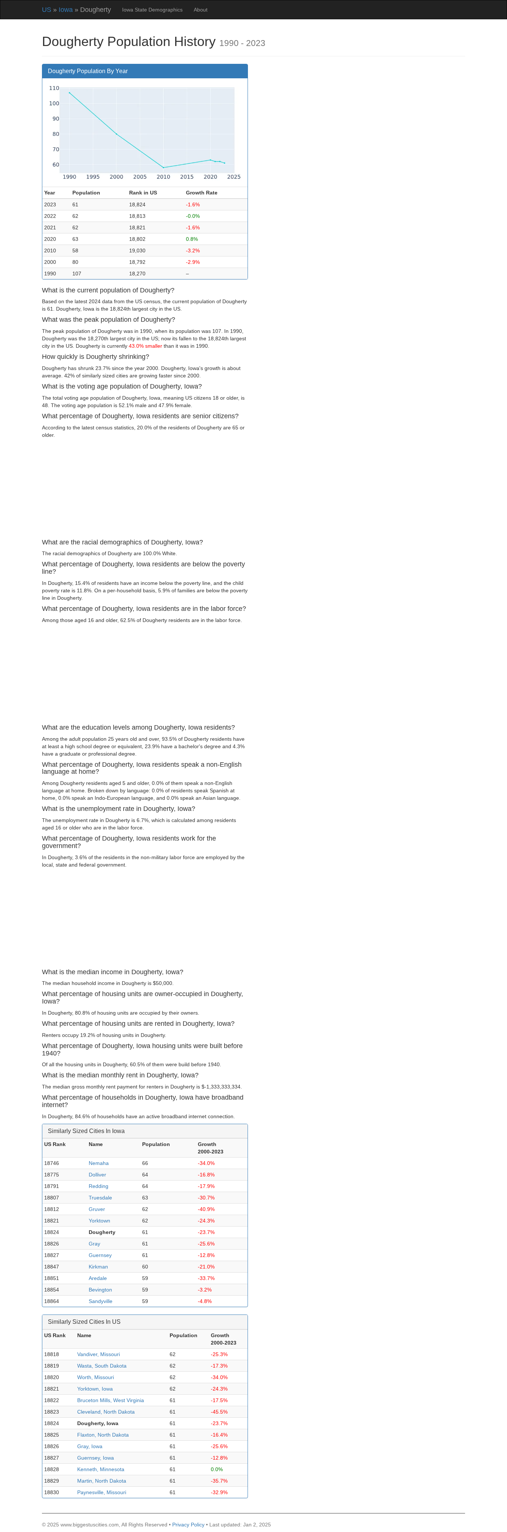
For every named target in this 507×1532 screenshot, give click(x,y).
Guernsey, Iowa (95, 1458)
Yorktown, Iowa (95, 1389)
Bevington (100, 1290)
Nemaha (99, 1163)
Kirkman (98, 1267)
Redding (98, 1186)
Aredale (98, 1278)
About (200, 10)
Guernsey (100, 1255)
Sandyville (100, 1301)
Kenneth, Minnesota (100, 1469)
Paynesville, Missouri (101, 1492)
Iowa (66, 9)
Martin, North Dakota (101, 1481)
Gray (94, 1244)
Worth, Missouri (95, 1377)
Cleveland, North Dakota (106, 1412)
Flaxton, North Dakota (103, 1435)
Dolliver (97, 1175)
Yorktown (99, 1221)
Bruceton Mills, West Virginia (110, 1400)
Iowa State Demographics (152, 10)
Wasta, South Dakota (102, 1366)
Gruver (97, 1209)
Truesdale (100, 1198)
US (46, 9)
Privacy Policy (188, 1525)
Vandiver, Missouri (98, 1354)
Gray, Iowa (89, 1446)
